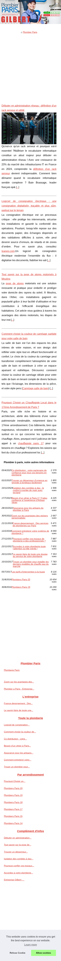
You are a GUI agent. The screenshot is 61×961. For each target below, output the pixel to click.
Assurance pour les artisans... (18, 753)
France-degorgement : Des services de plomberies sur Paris (30, 524)
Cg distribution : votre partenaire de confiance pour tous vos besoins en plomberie (29, 472)
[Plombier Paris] (30, 12)
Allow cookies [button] (43, 953)
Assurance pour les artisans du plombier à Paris (28, 509)
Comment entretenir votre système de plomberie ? (30, 532)
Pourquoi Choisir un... (14, 781)
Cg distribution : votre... (15, 739)
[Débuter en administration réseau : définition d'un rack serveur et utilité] (29, 128)
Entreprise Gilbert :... (14, 879)
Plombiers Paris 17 (13, 809)
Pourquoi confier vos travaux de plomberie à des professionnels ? (29, 540)
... (17, 187)
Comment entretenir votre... (17, 759)
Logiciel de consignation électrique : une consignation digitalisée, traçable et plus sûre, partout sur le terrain (29, 206)
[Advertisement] (30, 66)
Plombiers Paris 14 (13, 823)
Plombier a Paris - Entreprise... (19, 689)
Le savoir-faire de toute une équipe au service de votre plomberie (30, 555)
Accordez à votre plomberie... (18, 872)
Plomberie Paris (12, 670)
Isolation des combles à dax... (18, 858)
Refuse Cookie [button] (17, 953)
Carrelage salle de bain (35, 388)
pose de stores (15, 283)
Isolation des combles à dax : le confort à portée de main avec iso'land (28, 490)
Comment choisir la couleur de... (20, 731)
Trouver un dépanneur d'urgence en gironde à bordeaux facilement (29, 481)
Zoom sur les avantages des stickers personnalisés (30, 517)
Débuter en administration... (17, 838)
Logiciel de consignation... (17, 725)
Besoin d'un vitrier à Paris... (17, 745)
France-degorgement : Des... (18, 703)
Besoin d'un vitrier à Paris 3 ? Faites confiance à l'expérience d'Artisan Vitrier (29, 500)
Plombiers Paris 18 (13, 802)
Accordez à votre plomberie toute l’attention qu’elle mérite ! (29, 547)
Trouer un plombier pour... (17, 766)
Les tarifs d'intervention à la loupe (28, 572)
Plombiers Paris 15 (13, 816)
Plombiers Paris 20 (21, 579)
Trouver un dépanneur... (16, 852)
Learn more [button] (30, 944)
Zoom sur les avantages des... (19, 681)
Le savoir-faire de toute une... (18, 710)
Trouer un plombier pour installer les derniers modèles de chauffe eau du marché (31, 564)
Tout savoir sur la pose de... (17, 844)
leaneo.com (8, 251)
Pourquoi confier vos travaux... (19, 865)
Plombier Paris (30, 32)
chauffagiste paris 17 (31, 443)
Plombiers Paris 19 (21, 587)
